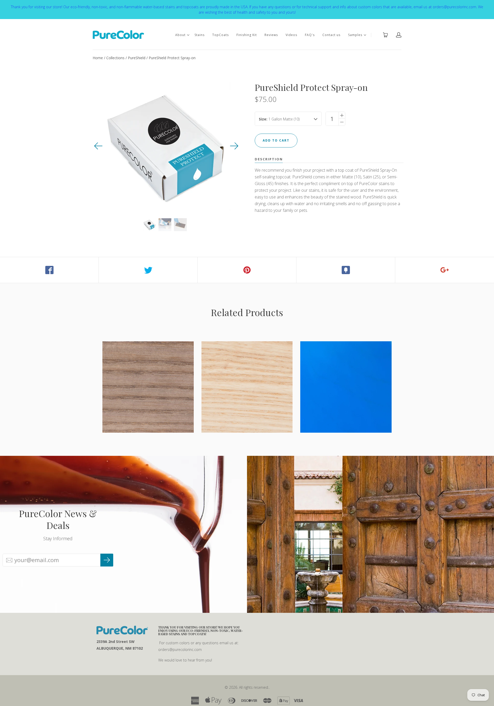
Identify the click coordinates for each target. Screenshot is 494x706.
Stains (200, 35)
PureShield (136, 57)
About (180, 35)
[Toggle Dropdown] (188, 35)
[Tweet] (148, 270)
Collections (115, 57)
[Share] (49, 270)
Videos (291, 35)
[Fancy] (345, 270)
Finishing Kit (246, 35)
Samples (355, 35)
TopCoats (220, 35)
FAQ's (310, 35)
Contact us (331, 35)
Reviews (271, 35)
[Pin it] (247, 270)
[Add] (444, 270)
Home (98, 57)
